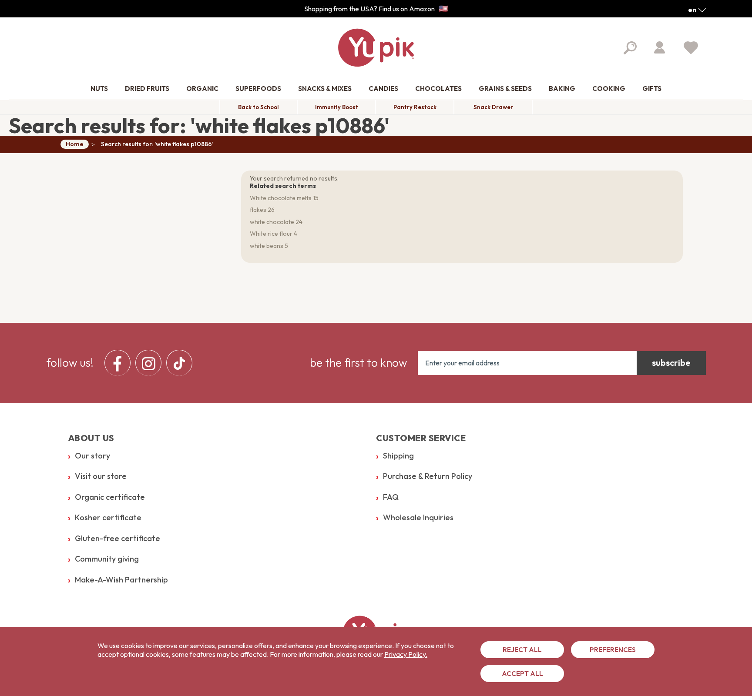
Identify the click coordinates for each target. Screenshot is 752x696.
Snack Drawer (493, 107)
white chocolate (272, 222)
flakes (258, 210)
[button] (697, 9)
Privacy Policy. (405, 654)
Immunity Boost (336, 107)
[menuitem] (99, 89)
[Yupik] (376, 47)
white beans (266, 246)
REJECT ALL (522, 650)
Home (75, 144)
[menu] (150, 363)
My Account (659, 47)
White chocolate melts (281, 198)
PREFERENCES (613, 650)
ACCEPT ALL (522, 673)
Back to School (258, 107)
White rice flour (271, 234)
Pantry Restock (414, 107)
